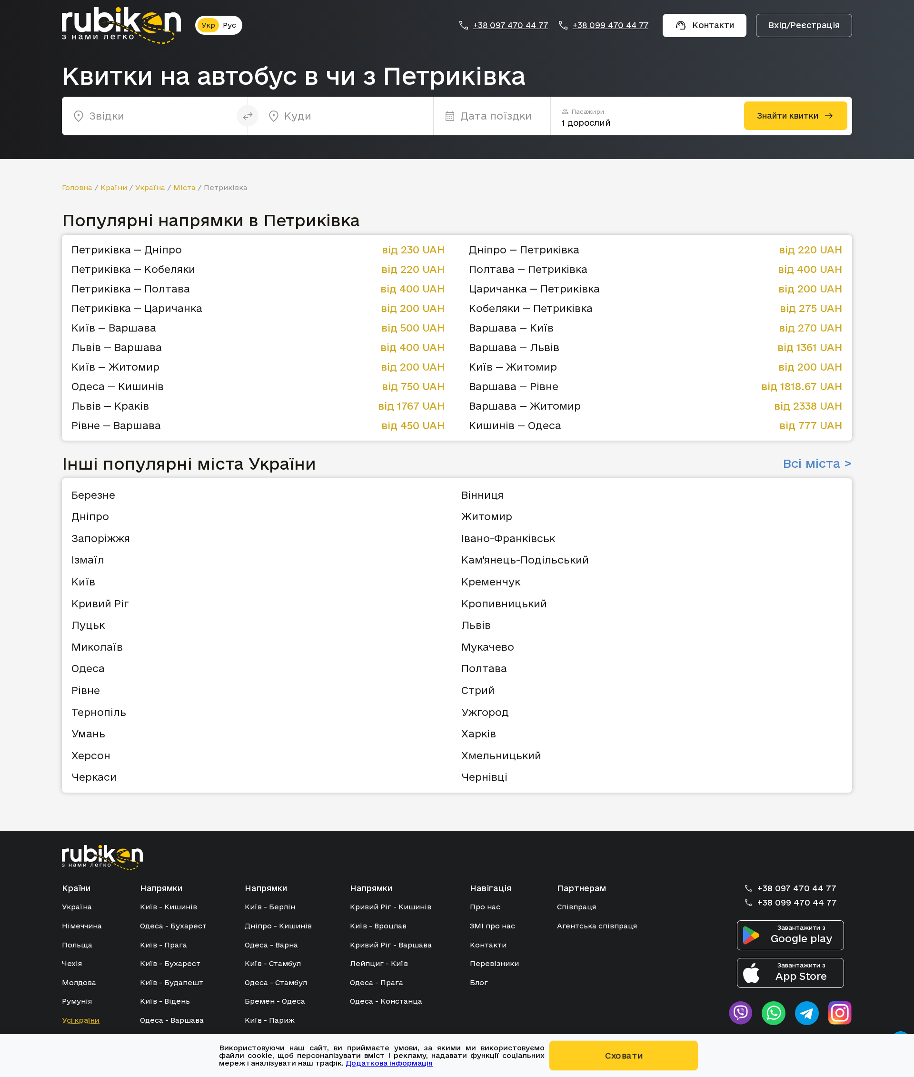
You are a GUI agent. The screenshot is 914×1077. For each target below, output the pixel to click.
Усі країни (80, 1020)
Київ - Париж (270, 1020)
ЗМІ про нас (492, 926)
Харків (478, 733)
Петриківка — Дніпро (126, 249)
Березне (93, 495)
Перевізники (494, 963)
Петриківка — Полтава (130, 288)
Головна (77, 187)
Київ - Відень (165, 1001)
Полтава (484, 668)
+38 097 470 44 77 (510, 25)
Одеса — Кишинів (117, 386)
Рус (229, 25)
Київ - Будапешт (171, 982)
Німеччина (82, 926)
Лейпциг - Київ (379, 963)
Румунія (77, 1001)
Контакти (488, 945)
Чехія (72, 963)
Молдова (79, 982)
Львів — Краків (110, 406)
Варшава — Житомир (525, 406)
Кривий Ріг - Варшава (391, 945)
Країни (113, 187)
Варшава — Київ (511, 327)
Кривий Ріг (100, 603)
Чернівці (484, 777)
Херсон (90, 755)
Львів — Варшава (116, 347)
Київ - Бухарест (170, 963)
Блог (479, 982)
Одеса (88, 668)
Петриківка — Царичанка (136, 308)
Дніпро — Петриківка (524, 249)
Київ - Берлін (270, 907)
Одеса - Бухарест (173, 926)
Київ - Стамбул (273, 963)
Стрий (478, 690)
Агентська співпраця (597, 926)
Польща (77, 945)
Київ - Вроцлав (378, 926)
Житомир (486, 516)
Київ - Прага (163, 945)
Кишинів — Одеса (515, 425)
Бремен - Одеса (275, 1001)
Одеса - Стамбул (276, 982)
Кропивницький (504, 603)
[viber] (740, 1013)
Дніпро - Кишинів (278, 926)
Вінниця (482, 495)
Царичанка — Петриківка (534, 288)
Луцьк (88, 625)
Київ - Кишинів (168, 907)
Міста (184, 187)
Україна (150, 187)
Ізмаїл (87, 559)
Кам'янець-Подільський (525, 559)
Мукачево (487, 647)
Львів (476, 625)
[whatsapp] (773, 1013)
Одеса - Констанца (386, 1001)
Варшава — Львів (514, 347)
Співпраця (576, 907)
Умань (88, 733)
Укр (208, 25)
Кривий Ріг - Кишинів (390, 907)
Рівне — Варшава (116, 425)
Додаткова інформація (389, 1063)
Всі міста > (817, 463)
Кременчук (490, 581)
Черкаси (94, 777)
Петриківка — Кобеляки (133, 269)
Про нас (485, 907)
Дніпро (90, 516)
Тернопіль (98, 712)
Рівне (85, 690)
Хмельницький (501, 755)
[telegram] (807, 1013)
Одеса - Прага (376, 982)
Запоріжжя (100, 538)
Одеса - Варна (271, 945)
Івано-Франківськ (508, 538)
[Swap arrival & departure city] (247, 116)
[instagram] (840, 1013)
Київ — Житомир (115, 367)
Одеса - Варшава (172, 1020)
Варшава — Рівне (513, 386)
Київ (83, 581)
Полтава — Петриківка (528, 269)
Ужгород (485, 712)
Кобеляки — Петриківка (531, 308)
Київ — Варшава (113, 327)
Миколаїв (97, 647)
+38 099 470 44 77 (610, 25)
